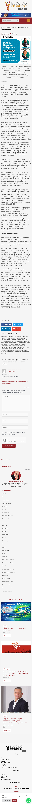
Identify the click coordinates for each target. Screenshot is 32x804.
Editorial (4, 525)
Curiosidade (5, 512)
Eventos (3, 761)
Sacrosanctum (6, 584)
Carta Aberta (5, 500)
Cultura (4, 509)
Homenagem (6, 540)
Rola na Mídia (6, 578)
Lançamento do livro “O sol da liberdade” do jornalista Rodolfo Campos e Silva (15, 673)
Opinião (4, 556)
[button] (28, 20)
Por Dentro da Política (8, 559)
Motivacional (5, 550)
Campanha (5, 497)
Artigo (4, 493)
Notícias (3, 758)
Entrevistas (5, 528)
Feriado (4, 537)
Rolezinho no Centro (7, 581)
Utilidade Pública (7, 591)
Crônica (4, 506)
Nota (3, 553)
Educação (16, 791)
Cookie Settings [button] (7, 800)
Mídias (3, 764)
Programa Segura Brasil (8, 572)
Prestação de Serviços (8, 569)
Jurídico (4, 544)
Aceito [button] (14, 800)
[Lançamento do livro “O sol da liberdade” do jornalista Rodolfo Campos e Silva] (16, 653)
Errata (4, 531)
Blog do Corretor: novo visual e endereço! (16, 788)
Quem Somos (5, 759)
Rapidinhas (5, 575)
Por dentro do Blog (7, 562)
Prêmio (4, 566)
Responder (27, 387)
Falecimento (5, 534)
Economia (5, 522)
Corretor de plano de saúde (14, 369)
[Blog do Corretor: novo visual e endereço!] (16, 612)
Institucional (4, 766)
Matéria (4, 547)
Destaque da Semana (8, 518)
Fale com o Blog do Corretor (9, 767)
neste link (16, 245)
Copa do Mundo (6, 503)
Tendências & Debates (8, 588)
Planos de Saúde (6, 762)
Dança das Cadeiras (7, 515)
